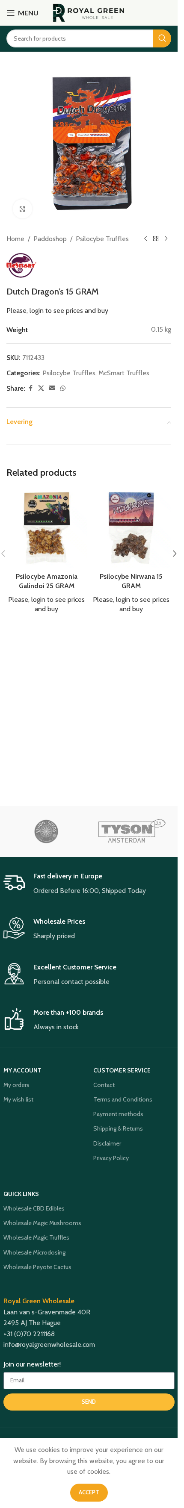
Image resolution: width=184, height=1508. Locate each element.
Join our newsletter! (32, 1364)
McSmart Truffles (123, 373)
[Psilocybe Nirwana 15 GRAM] (131, 528)
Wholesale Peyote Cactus (37, 1267)
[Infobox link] (89, 884)
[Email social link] (52, 388)
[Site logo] (88, 12)
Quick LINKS (21, 1194)
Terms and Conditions (122, 1099)
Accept (89, 1492)
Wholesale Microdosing (34, 1252)
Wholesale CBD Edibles (34, 1208)
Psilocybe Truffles (102, 239)
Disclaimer (107, 1143)
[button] (174, 553)
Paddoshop (50, 239)
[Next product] (166, 239)
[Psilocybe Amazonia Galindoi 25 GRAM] (46, 528)
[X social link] (41, 388)
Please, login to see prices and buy (57, 310)
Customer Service (122, 1070)
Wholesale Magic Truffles (36, 1237)
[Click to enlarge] (22, 208)
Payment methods (118, 1114)
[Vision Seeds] (46, 831)
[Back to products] (156, 239)
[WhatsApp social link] (63, 388)
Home (15, 239)
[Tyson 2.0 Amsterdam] (132, 831)
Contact (104, 1085)
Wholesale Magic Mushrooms (42, 1223)
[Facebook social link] (30, 388)
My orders (16, 1085)
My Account (22, 1070)
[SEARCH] (162, 38)
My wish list (18, 1099)
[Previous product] (145, 239)
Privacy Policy (111, 1158)
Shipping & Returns (118, 1128)
